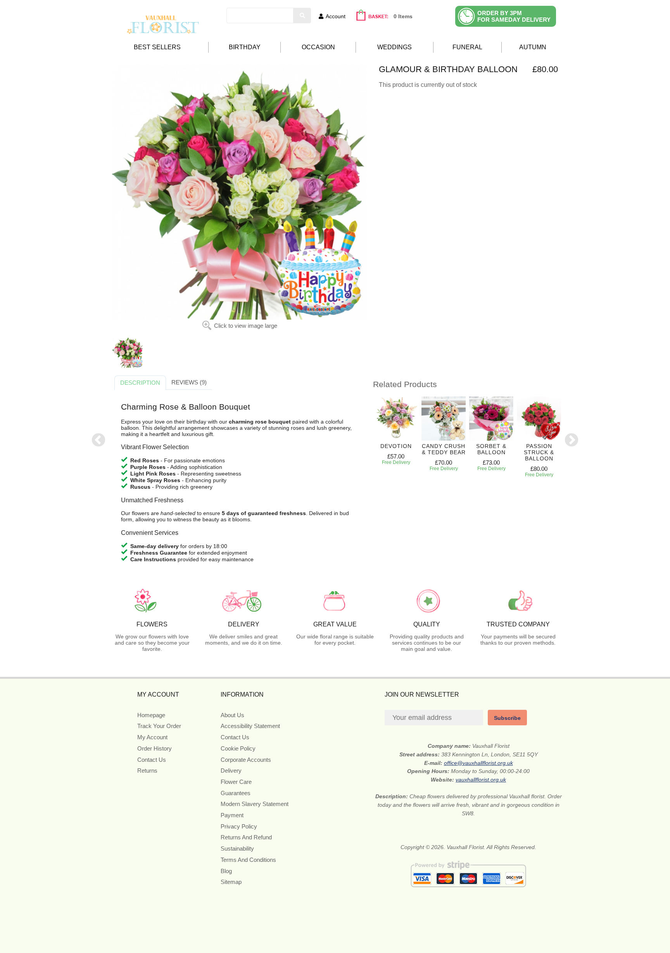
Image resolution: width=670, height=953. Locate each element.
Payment (232, 815)
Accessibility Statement (250, 726)
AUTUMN (532, 47)
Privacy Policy (239, 826)
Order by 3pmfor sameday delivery (514, 16)
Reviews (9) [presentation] (189, 382)
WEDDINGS (394, 47)
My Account (152, 737)
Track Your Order (159, 726)
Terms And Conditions (248, 859)
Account (335, 16)
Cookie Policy (238, 748)
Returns (147, 770)
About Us (232, 715)
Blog (226, 871)
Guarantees (235, 793)
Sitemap (231, 882)
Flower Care (236, 781)
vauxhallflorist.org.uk (481, 780)
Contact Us (151, 759)
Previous (98, 440)
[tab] (140, 382)
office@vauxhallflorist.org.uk (478, 763)
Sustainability (237, 848)
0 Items (403, 16)
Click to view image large (245, 325)
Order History (154, 748)
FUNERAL (467, 47)
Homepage (151, 715)
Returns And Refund (246, 837)
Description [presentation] (140, 382)
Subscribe (507, 718)
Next (571, 440)
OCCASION (318, 47)
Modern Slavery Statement (254, 804)
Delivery (231, 770)
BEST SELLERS (157, 47)
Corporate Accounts (246, 759)
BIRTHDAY (245, 47)
